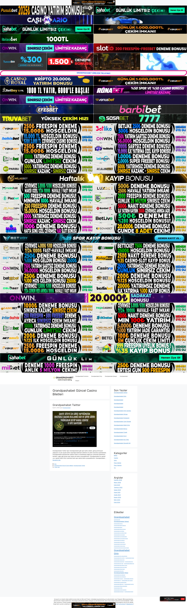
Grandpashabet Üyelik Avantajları (120, 589)
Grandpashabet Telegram (128, 578)
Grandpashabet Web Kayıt (119, 584)
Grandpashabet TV (117, 580)
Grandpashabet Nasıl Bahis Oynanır (120, 565)
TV (115, 468)
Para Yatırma (117, 465)
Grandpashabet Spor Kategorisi (120, 576)
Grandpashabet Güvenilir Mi (122, 443)
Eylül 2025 (117, 485)
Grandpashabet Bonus (120, 429)
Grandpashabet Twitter (66, 404)
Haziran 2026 (118, 480)
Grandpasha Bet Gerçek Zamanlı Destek (121, 547)
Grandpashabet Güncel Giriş (119, 559)
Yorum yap (57, 467)
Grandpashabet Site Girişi (119, 571)
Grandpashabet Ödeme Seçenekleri (120, 586)
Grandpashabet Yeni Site (129, 584)
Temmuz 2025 (118, 487)
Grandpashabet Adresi (120, 392)
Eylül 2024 (117, 502)
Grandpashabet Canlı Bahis (119, 531)
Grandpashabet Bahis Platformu (120, 525)
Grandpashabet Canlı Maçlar (119, 540)
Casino (116, 458)
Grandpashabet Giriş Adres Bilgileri (120, 556)
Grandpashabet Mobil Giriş (122, 425)
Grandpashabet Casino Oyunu (119, 546)
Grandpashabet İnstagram (121, 418)
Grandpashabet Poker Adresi (119, 569)
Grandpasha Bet (117, 519)
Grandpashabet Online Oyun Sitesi (120, 567)
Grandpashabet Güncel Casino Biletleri (63, 465)
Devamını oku (56, 460)
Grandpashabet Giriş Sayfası (122, 410)
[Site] (46, 128)
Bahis (115, 455)
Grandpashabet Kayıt (120, 436)
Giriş (55, 464)
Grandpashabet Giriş (96, 376)
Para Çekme (117, 463)
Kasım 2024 (117, 497)
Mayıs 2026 (117, 482)
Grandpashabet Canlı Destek (122, 421)
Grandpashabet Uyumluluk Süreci (120, 582)
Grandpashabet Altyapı (121, 414)
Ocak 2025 (117, 492)
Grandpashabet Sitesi (121, 573)
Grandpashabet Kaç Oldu (121, 439)
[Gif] (93, 178)
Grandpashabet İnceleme (81, 376)
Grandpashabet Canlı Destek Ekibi (120, 536)
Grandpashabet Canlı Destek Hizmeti (121, 538)
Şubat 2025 (117, 490)
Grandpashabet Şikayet (111, 376)
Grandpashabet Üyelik (120, 432)
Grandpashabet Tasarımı (118, 578)
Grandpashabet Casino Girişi (119, 542)
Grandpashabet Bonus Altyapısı (120, 529)
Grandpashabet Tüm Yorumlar (127, 580)
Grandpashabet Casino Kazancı (120, 544)
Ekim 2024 (117, 500)
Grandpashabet (124, 376)
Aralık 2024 (117, 495)
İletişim (77, 380)
